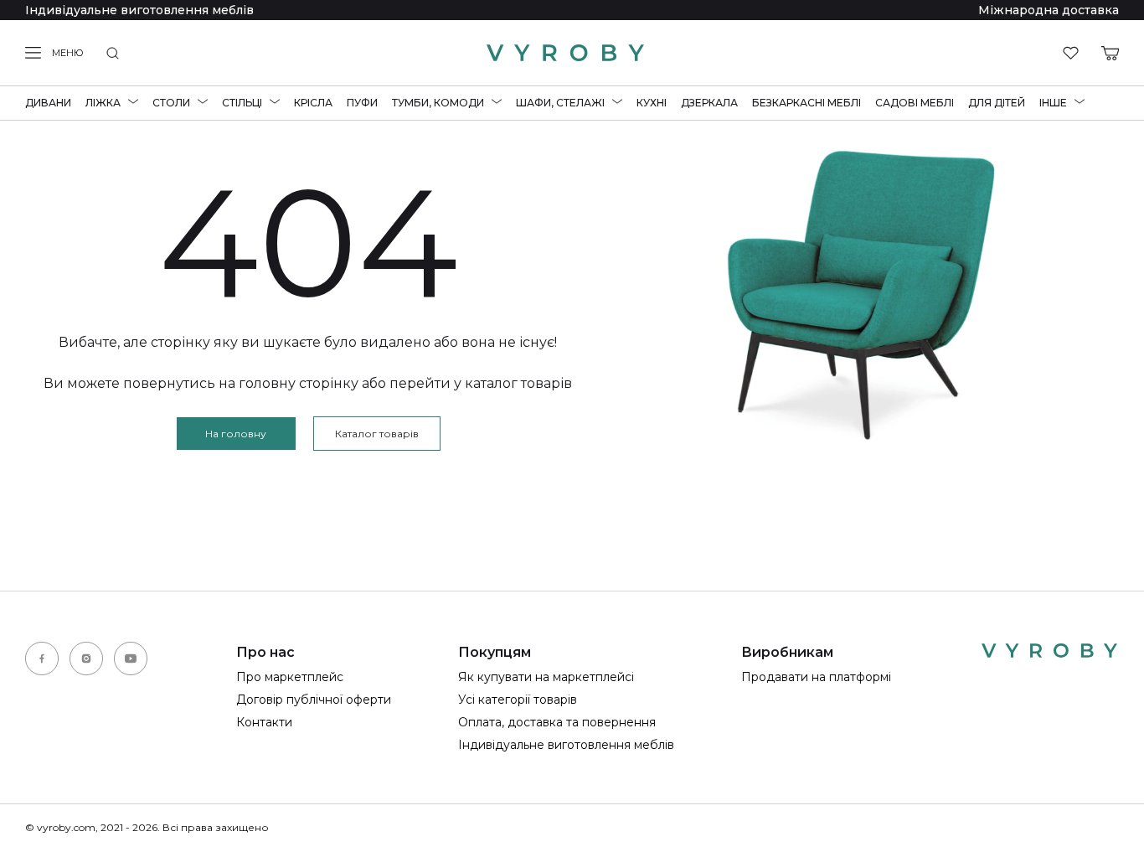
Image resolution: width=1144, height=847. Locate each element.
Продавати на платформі (816, 676)
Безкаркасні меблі (806, 102)
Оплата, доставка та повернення (557, 722)
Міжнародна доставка (1048, 10)
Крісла (313, 102)
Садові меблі (914, 102)
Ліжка (103, 102)
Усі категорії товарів (517, 699)
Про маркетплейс (289, 676)
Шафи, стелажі (560, 102)
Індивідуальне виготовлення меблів (139, 10)
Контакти (264, 722)
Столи (171, 102)
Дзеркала (709, 102)
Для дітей (996, 102)
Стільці (242, 102)
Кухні (651, 102)
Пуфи (362, 102)
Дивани (48, 102)
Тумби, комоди (438, 102)
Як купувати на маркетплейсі (546, 676)
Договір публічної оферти (313, 699)
